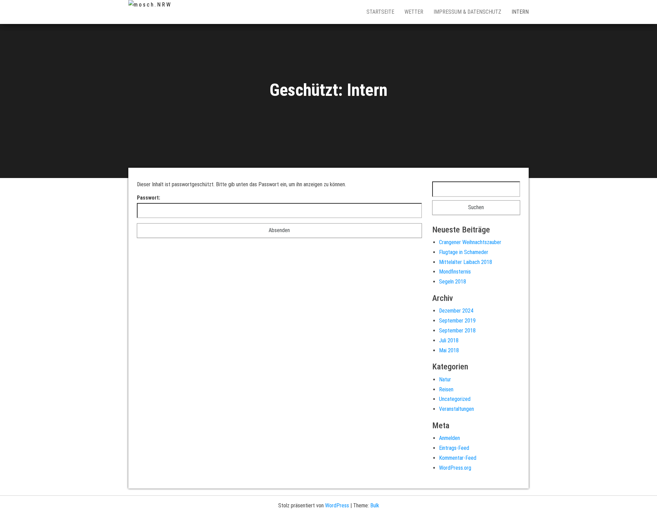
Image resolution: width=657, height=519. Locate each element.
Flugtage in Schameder (463, 252)
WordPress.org (455, 468)
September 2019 (457, 320)
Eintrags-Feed (454, 448)
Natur (445, 379)
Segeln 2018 (452, 281)
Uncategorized (455, 399)
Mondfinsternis (455, 271)
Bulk (374, 505)
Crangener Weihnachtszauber (470, 242)
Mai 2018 (449, 350)
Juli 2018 (449, 340)
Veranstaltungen (456, 409)
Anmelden (449, 438)
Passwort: (148, 197)
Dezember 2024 (456, 310)
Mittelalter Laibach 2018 (465, 262)
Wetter (413, 12)
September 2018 (457, 330)
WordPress (337, 505)
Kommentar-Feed (457, 458)
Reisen (446, 389)
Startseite (380, 12)
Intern (520, 12)
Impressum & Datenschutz (467, 12)
